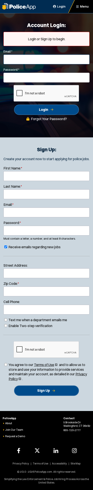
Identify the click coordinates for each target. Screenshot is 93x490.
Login (43, 109)
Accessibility (59, 463)
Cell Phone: (11, 302)
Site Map (75, 463)
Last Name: (12, 186)
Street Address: (15, 265)
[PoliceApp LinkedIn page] (55, 450)
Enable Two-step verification (30, 326)
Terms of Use (45, 365)
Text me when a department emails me (37, 320)
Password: (11, 70)
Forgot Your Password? (49, 119)
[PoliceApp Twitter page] (37, 450)
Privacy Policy (21, 463)
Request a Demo (15, 436)
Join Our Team (14, 429)
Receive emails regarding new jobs (34, 247)
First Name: (12, 168)
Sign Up (43, 390)
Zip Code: (11, 283)
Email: (7, 51)
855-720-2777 (72, 430)
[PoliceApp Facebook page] (18, 450)
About (8, 423)
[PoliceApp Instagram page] (74, 450)
